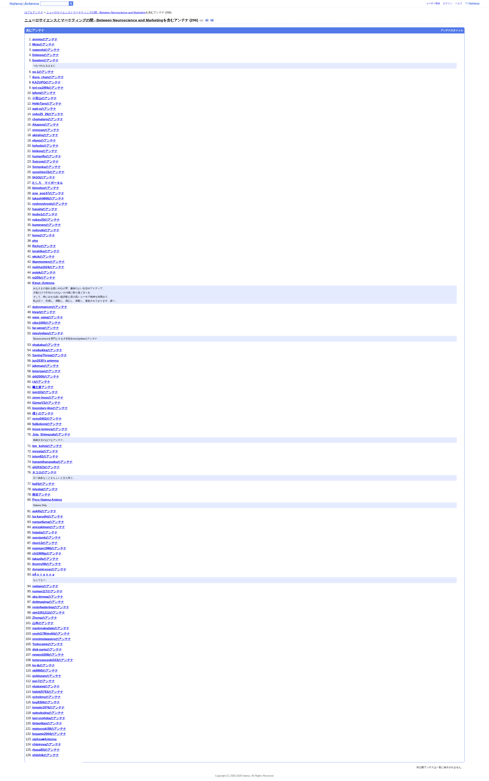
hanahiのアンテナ (44, 209)
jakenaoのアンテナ (45, 365)
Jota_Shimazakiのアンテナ (51, 434)
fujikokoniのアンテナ (47, 424)
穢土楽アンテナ (43, 387)
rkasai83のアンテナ (46, 749)
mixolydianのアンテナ (47, 333)
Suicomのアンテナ (45, 161)
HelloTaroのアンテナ (47, 103)
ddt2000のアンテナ (45, 376)
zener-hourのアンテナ (47, 397)
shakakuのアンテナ (46, 344)
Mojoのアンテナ (43, 44)
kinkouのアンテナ (44, 151)
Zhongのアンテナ (44, 617)
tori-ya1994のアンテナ (48, 87)
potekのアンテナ (44, 272)
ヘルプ (458, 3)
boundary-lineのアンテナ (50, 408)
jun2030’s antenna (45, 360)
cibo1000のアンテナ (46, 322)
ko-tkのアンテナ (43, 665)
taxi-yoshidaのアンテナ (48, 718)
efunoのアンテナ (44, 140)
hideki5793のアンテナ (47, 691)
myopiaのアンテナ (45, 451)
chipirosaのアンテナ (46, 744)
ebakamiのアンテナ (46, 686)
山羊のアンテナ (43, 623)
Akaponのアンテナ (45, 124)
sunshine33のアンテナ (48, 172)
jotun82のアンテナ (45, 456)
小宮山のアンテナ (44, 98)
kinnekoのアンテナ (45, 188)
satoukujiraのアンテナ (48, 712)
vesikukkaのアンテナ (47, 350)
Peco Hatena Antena (47, 499)
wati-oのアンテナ (44, 108)
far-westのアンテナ (45, 328)
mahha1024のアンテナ (48, 267)
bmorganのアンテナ (46, 371)
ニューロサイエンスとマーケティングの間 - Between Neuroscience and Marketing (96, 12)
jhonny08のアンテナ (46, 564)
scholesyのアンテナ (46, 697)
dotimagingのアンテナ (48, 601)
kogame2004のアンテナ (49, 733)
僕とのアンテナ (43, 413)
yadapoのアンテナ (45, 586)
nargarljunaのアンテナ (48, 522)
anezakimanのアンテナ (48, 527)
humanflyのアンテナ (46, 156)
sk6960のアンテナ (45, 670)
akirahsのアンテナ (45, 135)
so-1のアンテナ (43, 71)
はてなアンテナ (33, 12)
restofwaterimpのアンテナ (50, 607)
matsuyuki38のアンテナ (49, 728)
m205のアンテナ (43, 277)
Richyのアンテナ (44, 246)
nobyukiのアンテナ (45, 230)
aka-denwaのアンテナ (47, 596)
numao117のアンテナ (47, 591)
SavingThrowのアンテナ (49, 355)
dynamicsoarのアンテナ (49, 569)
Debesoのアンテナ (45, 55)
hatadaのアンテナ (44, 532)
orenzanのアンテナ (45, 130)
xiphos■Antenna (44, 739)
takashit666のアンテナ (48, 198)
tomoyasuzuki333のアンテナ (52, 660)
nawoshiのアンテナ (46, 49)
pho (35, 240)
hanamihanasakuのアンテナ (52, 461)
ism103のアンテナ (45, 392)
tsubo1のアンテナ (45, 214)
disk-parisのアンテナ (47, 649)
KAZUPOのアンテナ (46, 82)
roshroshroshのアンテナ (50, 203)
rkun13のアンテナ (45, 543)
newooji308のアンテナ (48, 654)
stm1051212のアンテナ (48, 612)
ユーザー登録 (433, 3)
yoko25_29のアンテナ (47, 114)
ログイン (447, 3)
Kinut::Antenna (43, 283)
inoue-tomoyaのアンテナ (50, 429)
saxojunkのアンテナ (46, 537)
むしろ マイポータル (47, 182)
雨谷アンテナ (41, 494)
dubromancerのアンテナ (49, 307)
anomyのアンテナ (44, 39)
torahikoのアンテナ (46, 251)
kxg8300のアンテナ (46, 702)
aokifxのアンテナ (44, 511)
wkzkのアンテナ (43, 256)
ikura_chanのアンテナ (48, 77)
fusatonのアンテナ (45, 60)
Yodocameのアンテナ (47, 644)
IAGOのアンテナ (43, 177)
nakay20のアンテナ (46, 219)
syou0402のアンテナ (47, 418)
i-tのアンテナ (41, 381)
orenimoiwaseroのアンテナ (51, 639)
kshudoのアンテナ (45, 145)
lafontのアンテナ (44, 92)
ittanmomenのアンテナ (48, 261)
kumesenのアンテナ (46, 224)
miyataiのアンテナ (45, 489)
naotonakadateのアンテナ (50, 628)
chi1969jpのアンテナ (47, 553)
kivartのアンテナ (44, 312)
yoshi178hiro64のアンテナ (51, 633)
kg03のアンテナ (43, 483)
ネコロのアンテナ (44, 472)
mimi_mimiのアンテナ (47, 317)
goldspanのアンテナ (46, 676)
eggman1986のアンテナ (49, 548)
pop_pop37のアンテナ (48, 193)
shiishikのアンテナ (45, 755)
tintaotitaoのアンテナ (47, 723)
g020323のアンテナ (46, 467)
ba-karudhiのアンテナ (47, 516)
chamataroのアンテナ (47, 119)
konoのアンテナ (43, 235)
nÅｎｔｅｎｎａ (43, 574)
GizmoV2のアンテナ (46, 402)
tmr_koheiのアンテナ (47, 446)
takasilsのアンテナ (45, 558)
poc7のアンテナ (43, 681)
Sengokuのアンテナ (46, 167)
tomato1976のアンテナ (48, 707)
